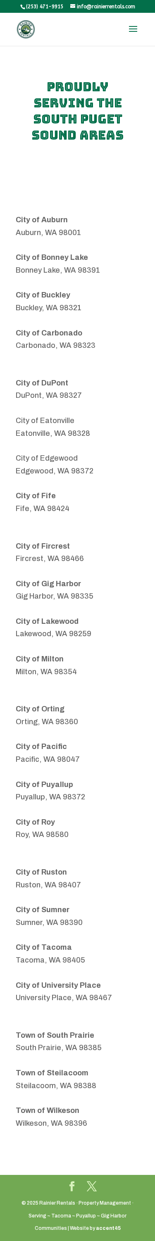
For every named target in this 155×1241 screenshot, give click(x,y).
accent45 (108, 1228)
